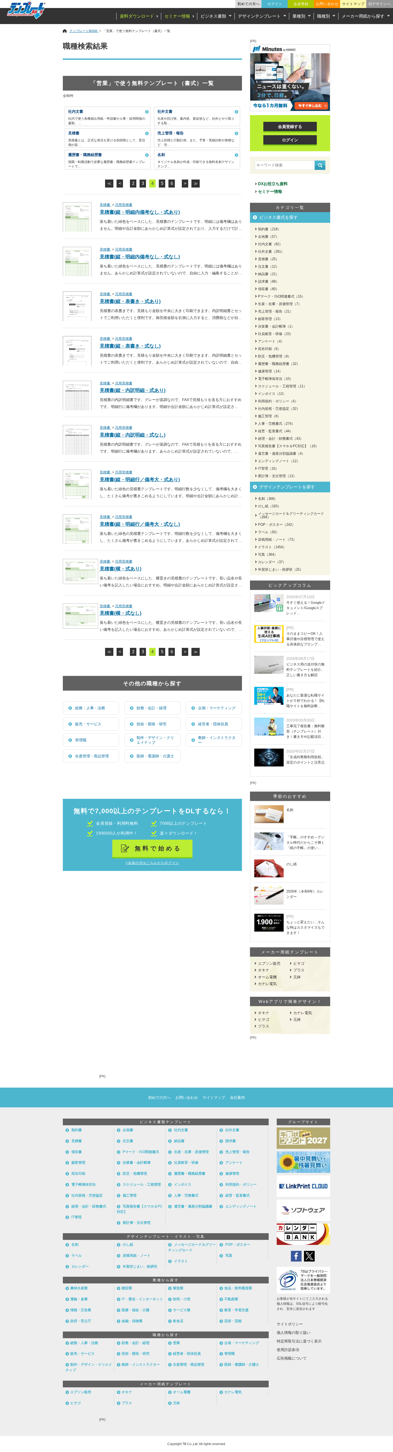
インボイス (182, 1184)
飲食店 (178, 1321)
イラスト (181, 1261)
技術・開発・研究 (152, 724)
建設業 (127, 1288)
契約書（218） (269, 229)
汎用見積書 (123, 205)
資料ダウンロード (137, 16)
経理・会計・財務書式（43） (280, 438)
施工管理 (130, 1195)
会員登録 (301, 4)
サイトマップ (353, 4)
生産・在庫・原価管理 (191, 1152)
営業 (176, 1343)
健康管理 (232, 1173)
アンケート (234, 1163)
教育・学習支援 (236, 1310)
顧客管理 (78, 1163)
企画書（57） (268, 236)
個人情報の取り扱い (293, 1332)
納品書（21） (268, 274)
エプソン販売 (269, 963)
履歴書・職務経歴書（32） (279, 363)
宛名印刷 (78, 1173)
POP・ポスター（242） (276, 524)
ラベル (76, 1256)
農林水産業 (79, 1288)
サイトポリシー (290, 1324)
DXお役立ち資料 (273, 183)
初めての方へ (248, 4)
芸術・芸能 (233, 1321)
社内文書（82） (270, 244)
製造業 (178, 1288)
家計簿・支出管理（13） (277, 476)
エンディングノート (241, 1206)
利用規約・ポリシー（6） (278, 401)
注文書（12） (268, 266)
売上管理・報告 (237, 1152)
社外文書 (232, 1130)
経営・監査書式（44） (275, 431)
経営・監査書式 (237, 1195)
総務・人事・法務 (90, 708)
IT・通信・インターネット (142, 1299)
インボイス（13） (272, 393)
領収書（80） (268, 289)
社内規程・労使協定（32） (279, 408)
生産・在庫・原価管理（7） (280, 304)
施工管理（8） (269, 416)
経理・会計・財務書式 (88, 1206)
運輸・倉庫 (79, 1299)
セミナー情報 (177, 16)
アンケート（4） (271, 341)
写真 (228, 1256)
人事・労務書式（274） (276, 423)
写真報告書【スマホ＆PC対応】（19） (288, 446)
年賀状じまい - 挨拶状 (140, 1266)
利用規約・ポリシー (241, 1184)
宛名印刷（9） (269, 349)
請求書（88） (268, 281)
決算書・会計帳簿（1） (276, 326)
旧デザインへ (379, 4)
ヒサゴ (299, 963)
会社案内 (237, 1097)
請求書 (230, 1141)
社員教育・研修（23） (275, 334)
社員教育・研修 (186, 1163)
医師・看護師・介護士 (155, 756)
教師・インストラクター (217, 740)
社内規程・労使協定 (87, 1195)
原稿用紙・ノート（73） (277, 539)
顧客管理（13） (270, 319)
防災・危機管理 (135, 1173)
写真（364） (268, 554)
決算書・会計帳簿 (137, 1163)
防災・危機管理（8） (274, 356)
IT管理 (76, 1217)
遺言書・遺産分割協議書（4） (281, 453)
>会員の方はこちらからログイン (152, 863)
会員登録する (290, 126)
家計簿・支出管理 (137, 1223)
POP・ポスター (237, 1245)
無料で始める (158, 848)
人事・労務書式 (186, 1195)
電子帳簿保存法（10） (275, 378)
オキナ (263, 970)
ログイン (274, 4)
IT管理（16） (268, 468)
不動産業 (231, 1299)
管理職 (80, 740)
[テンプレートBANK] (26, 10)
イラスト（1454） (272, 547)
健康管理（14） (270, 371)
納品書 (179, 1141)
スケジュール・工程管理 (142, 1184)
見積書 (105, 205)
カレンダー (80, 1266)
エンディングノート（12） (279, 461)
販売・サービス (88, 724)
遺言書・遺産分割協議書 (193, 1206)
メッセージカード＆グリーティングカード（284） (291, 515)
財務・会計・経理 (152, 708)
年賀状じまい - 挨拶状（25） (280, 569)
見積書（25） (268, 259)
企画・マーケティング (217, 708)
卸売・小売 (181, 1299)
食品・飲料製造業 (238, 1288)
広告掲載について (292, 1358)
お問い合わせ (327, 4)
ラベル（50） (268, 532)
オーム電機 (267, 977)
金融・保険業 (132, 1321)
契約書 (76, 1130)
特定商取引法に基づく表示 (299, 1341)
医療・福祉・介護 (135, 1310)
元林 (297, 977)
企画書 (128, 1130)
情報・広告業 (80, 1310)
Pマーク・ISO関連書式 (141, 1152)
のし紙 (128, 1245)
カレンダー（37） (272, 562)
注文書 (128, 1141)
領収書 (76, 1152)
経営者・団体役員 (213, 724)
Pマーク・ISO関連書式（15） (281, 296)
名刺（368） (268, 498)
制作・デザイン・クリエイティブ (155, 740)
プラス (299, 970)
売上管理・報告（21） (275, 311)
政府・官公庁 (80, 1321)
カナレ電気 (267, 984)
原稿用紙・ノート (137, 1256)
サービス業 (181, 1310)
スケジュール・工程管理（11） (282, 386)
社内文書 (181, 1130)
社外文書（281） (271, 251)
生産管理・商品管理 (92, 756)
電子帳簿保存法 (83, 1184)
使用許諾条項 (288, 1350)
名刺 (74, 1245)
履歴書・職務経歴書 (189, 1173)
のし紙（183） (269, 506)
